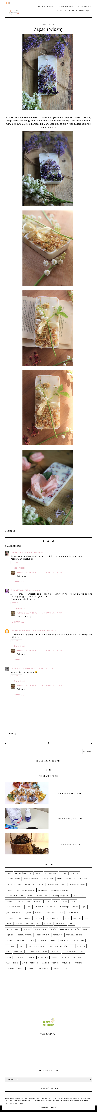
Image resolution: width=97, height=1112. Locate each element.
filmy (65, 901)
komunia (39, 912)
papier (86, 929)
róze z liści (79, 940)
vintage (31, 957)
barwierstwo (51, 873)
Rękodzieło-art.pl (27, 572)
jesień (29, 912)
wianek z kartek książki (71, 957)
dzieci (56, 901)
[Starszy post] (91, 743)
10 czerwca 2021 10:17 (45, 668)
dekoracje (42, 890)
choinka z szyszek (77, 884)
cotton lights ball (25, 890)
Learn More (44, 1107)
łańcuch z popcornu (24, 924)
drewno (37, 901)
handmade (51, 907)
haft (28, 907)
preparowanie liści (74, 935)
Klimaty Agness (19, 590)
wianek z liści (12, 963)
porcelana (57, 935)
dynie (47, 901)
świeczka (18, 952)
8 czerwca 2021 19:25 (39, 590)
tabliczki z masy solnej (74, 952)
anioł (9, 873)
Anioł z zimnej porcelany (71, 819)
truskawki (19, 957)
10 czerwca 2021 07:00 (52, 572)
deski (76, 896)
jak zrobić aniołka (15, 912)
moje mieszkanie (13, 929)
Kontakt (61, 10)
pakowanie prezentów (69, 929)
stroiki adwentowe (36, 946)
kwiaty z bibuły (24, 918)
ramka (31, 940)
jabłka (75, 907)
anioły (39, 873)
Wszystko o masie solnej (70, 793)
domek (9, 901)
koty (61, 912)
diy (83, 896)
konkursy (50, 912)
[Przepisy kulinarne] (48, 1026)
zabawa (57, 969)
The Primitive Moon (22, 668)
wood (20, 969)
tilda (9, 957)
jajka (84, 907)
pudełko (21, 940)
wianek (55, 957)
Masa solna (84, 6)
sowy (22, 946)
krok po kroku (73, 912)
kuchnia (10, 918)
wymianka (31, 969)
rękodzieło (65, 940)
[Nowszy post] (5, 743)
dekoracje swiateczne (37, 896)
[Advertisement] (48, 994)
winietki (78, 963)
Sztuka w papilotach (23, 630)
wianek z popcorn (30, 963)
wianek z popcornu (50, 963)
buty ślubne (47, 879)
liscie (87, 918)
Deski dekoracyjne (80, 10)
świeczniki (55, 952)
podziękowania (42, 935)
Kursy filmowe (66, 6)
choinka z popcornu (56, 884)
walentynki (43, 957)
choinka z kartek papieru (77, 879)
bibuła (63, 873)
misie (71, 924)
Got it (53, 1107)
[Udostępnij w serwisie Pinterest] (53, 542)
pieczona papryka (24, 935)
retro (53, 940)
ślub (9, 952)
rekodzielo (42, 940)
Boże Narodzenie (31, 879)
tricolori (16, 552)
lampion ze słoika (53, 918)
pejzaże (10, 935)
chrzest (10, 890)
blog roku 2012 (13, 879)
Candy (59, 879)
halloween (39, 907)
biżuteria (74, 873)
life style (77, 918)
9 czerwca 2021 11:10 (45, 630)
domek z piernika (23, 901)
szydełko (81, 946)
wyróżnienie (44, 969)
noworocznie (41, 929)
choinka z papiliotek (34, 884)
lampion (38, 918)
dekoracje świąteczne (60, 896)
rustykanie (11, 946)
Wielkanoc (66, 963)
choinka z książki (14, 884)
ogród (53, 929)
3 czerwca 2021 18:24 (32, 552)
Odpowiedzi (19, 568)
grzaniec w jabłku (14, 907)
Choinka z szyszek (70, 844)
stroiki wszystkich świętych (61, 946)
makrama (48, 924)
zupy (66, 969)
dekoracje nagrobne (15, 896)
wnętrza (10, 969)
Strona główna (46, 6)
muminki (27, 929)
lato (67, 918)
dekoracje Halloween (60, 890)
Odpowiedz (16, 562)
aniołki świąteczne (23, 873)
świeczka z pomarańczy (36, 952)
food (73, 901)
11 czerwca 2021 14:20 (52, 685)
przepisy (10, 940)
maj (38, 924)
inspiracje (64, 907)
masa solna (61, 924)
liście (9, 924)
